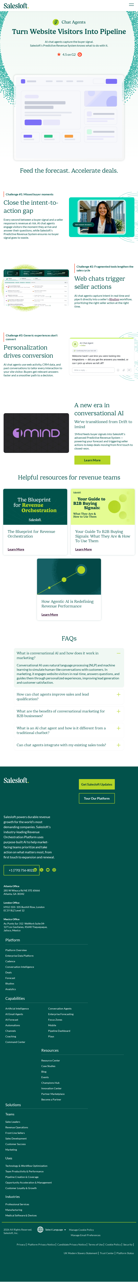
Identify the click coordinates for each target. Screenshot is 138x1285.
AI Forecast (11, 1019)
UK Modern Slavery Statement (80, 1253)
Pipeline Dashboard (59, 1030)
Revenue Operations (16, 1127)
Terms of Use (95, 1244)
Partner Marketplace (53, 1093)
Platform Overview (16, 950)
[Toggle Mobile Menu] (131, 5)
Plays (51, 1036)
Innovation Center (51, 1088)
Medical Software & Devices (21, 1215)
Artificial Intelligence (17, 1008)
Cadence (10, 961)
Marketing (11, 1149)
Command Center (15, 1041)
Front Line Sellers (15, 1132)
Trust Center (107, 1253)
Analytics (10, 989)
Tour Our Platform (97, 798)
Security (127, 1244)
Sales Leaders (12, 1121)
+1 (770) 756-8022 (21, 870)
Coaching (10, 1036)
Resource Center (50, 1060)
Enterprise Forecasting (60, 1014)
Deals (8, 972)
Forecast (10, 977)
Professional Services (17, 1204)
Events (45, 1077)
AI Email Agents (14, 1014)
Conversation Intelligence (19, 966)
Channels (10, 1030)
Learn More (92, 460)
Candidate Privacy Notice (71, 1244)
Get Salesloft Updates (96, 784)
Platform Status (125, 1253)
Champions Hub (50, 1082)
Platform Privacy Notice (41, 1244)
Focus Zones (55, 1019)
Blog (43, 1071)
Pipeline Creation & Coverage (21, 1176)
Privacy (21, 1244)
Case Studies (48, 1066)
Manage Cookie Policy (81, 1229)
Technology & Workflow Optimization (26, 1165)
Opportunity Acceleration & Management (28, 1182)
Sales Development (16, 1138)
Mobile (52, 1025)
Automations (12, 1025)
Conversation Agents (60, 1008)
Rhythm (114, 299)
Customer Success (15, 1144)
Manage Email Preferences (85, 1235)
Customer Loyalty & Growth (21, 1188)
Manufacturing (13, 1209)
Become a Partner (51, 1099)
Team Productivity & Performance (24, 1171)
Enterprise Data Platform (19, 955)
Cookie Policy (113, 1244)
